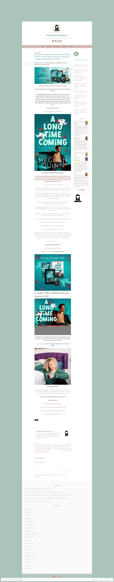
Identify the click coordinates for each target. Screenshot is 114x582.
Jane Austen (76, 155)
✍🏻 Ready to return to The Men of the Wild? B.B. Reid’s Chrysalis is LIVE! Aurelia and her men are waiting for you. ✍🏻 (46, 498)
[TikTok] (61, 41)
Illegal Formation (77, 137)
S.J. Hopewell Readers (29, 546)
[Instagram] (55, 41)
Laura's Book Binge (28, 521)
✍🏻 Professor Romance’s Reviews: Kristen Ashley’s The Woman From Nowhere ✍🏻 (80, 97)
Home (43, 46)
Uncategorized (38, 52)
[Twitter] (58, 41)
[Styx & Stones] (86, 160)
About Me (49, 46)
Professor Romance (57, 35)
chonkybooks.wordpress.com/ (31, 555)
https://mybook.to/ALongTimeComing (52, 111)
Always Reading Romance (30, 527)
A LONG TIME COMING (49, 251)
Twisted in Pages (28, 558)
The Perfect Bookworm (29, 524)
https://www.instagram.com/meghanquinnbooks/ (55, 410)
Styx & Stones (77, 157)
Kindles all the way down (29, 552)
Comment (66, 470)
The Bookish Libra (28, 512)
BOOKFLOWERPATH (28, 518)
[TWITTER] (58, 576)
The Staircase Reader (29, 509)
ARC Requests (57, 46)
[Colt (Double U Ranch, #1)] (86, 176)
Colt (75, 173)
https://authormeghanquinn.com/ (54, 403)
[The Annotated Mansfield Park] (86, 155)
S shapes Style (27, 568)
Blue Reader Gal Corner (29, 543)
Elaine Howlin (27, 531)
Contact (71, 46)
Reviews (65, 46)
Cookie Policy (21, 579)
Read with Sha (27, 515)
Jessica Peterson (77, 174)
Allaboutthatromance (29, 549)
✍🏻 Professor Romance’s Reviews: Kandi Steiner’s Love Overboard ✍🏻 (38, 488)
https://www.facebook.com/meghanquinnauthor (55, 407)
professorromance (28, 64)
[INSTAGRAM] (55, 576)
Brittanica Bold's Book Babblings (31, 534)
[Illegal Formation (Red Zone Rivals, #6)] (86, 140)
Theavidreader (28, 565)
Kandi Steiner (77, 124)
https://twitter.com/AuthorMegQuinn (54, 414)
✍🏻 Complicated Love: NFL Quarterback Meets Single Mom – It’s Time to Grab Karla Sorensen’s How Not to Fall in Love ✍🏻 (48, 495)
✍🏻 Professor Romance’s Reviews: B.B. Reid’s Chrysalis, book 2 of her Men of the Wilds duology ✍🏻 (81, 71)
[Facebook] (53, 41)
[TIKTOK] (61, 576)
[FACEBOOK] (53, 576)
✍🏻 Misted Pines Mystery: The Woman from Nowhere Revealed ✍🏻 (37, 501)
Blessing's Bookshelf (28, 537)
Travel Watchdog (28, 562)
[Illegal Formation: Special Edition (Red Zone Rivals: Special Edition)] (86, 124)
